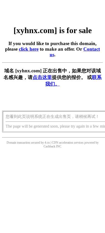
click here (28, 49)
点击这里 (42, 77)
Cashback (49, 146)
